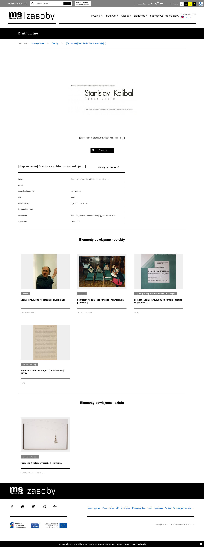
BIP (117, 508)
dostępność (156, 15)
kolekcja (96, 15)
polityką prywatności (136, 544)
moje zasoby (172, 15)
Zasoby (55, 43)
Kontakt (168, 508)
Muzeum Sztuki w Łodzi (17, 3)
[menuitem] (97, 15)
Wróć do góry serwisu (183, 508)
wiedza (125, 15)
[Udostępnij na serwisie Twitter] (115, 167)
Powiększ (103, 150)
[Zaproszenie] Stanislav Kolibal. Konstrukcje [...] (86, 43)
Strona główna (37, 43)
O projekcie (125, 508)
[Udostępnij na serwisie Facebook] (118, 167)
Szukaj (67, 3)
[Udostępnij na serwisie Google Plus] (111, 167)
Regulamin (158, 508)
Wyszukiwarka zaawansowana (82, 3)
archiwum (110, 15)
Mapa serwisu (108, 508)
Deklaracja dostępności (142, 508)
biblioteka (139, 15)
